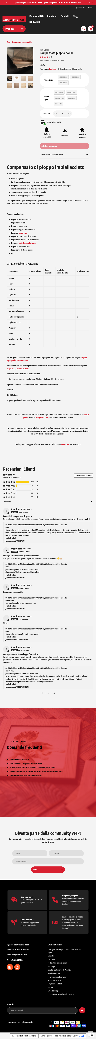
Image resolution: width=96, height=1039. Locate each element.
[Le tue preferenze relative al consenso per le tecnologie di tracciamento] (92, 1035)
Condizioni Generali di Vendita (59, 970)
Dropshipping (53, 990)
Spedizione (53, 69)
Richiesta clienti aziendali (57, 963)
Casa (8, 42)
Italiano (90, 8)
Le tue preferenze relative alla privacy (59, 1035)
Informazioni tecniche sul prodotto (61, 994)
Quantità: (47, 113)
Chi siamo (51, 959)
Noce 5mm (71, 98)
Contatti (51, 955)
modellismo (23, 233)
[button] (9, 482)
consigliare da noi (41, 417)
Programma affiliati (55, 983)
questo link (65, 444)
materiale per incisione (27, 243)
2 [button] (45, 693)
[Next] (89, 2)
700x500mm (63, 83)
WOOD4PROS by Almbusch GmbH (52, 60)
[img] (16, 509)
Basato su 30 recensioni (11, 477)
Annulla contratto (54, 980)
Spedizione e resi (54, 973)
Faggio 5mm (71, 92)
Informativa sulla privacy (57, 977)
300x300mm (63, 77)
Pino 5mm (58, 104)
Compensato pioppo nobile (22, 42)
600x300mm (75, 77)
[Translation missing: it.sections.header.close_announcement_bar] (93, 2)
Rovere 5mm (59, 98)
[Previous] (7, 2)
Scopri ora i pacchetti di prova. (18, 368)
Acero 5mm (59, 92)
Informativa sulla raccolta (24, 1035)
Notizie (50, 987)
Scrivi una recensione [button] (84, 475)
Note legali (52, 966)
